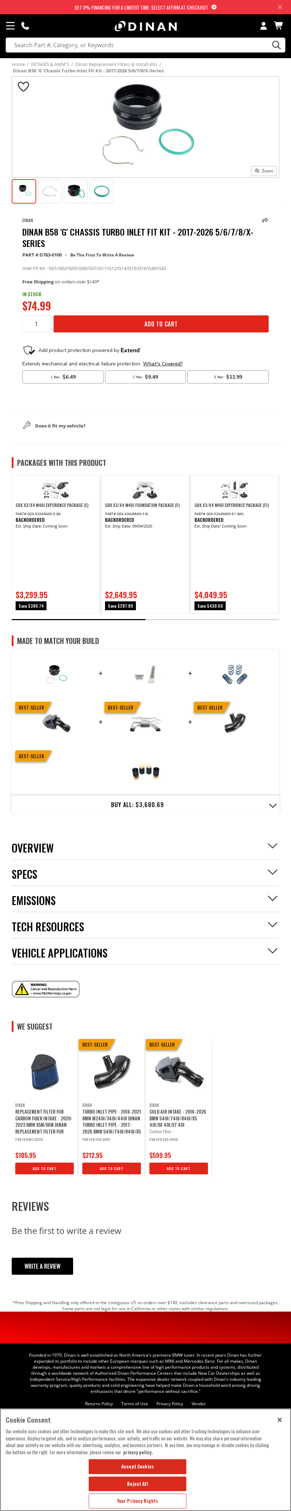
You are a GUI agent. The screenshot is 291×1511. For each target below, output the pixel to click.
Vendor (199, 1404)
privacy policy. (138, 1452)
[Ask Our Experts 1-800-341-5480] (25, 25)
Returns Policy (99, 1404)
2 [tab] (212, 619)
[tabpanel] (56, 544)
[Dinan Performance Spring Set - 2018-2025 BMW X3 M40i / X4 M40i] (235, 674)
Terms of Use (134, 1404)
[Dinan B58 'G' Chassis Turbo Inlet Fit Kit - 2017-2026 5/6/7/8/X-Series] (56, 674)
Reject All (137, 1483)
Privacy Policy (170, 1404)
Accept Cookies (137, 1466)
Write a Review (42, 1266)
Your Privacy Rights (137, 1500)
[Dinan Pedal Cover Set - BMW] (145, 674)
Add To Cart (161, 324)
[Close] (279, 1420)
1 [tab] (79, 619)
